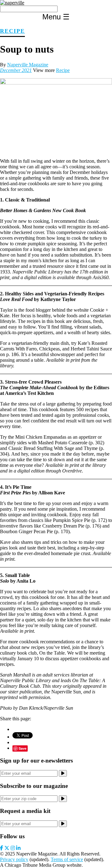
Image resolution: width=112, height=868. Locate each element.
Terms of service (67, 859)
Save (22, 748)
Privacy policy (14, 859)
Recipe (12, 31)
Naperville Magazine (27, 64)
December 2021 (16, 70)
